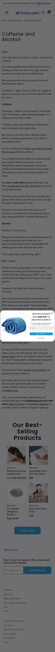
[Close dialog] (52, 313)
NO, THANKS (41, 338)
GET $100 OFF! (41, 333)
